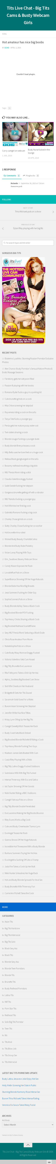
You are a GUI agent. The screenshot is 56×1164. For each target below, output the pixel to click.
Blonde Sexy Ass (12, 961)
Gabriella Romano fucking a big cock (21, 512)
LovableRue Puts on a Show (17, 572)
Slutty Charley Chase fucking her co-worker (23, 525)
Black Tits (9, 955)
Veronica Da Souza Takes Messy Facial (18, 1105)
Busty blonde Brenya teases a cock (20, 445)
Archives (5, 1120)
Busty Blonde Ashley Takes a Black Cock (22, 606)
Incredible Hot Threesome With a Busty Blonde (25, 846)
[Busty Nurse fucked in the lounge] (41, 134)
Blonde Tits (9, 975)
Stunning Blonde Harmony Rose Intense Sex (21, 1092)
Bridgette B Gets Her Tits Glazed (18, 692)
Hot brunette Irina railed (15, 532)
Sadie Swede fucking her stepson (19, 485)
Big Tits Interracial (12, 935)
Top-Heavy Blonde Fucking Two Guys (21, 746)
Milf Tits (8, 1001)
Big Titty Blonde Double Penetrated (20, 806)
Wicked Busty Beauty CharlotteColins (21, 539)
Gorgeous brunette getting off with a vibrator (24, 492)
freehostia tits (5, 1135)
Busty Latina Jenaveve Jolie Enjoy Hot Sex (20, 1078)
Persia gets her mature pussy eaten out (21, 425)
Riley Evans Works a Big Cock (17, 819)
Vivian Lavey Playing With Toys (18, 552)
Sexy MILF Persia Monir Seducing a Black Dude (25, 632)
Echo (7, 47)
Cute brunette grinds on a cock (18, 398)
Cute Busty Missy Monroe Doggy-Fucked (22, 652)
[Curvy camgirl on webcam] (15, 134)
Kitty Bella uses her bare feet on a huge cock (24, 452)
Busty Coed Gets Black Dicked (18, 733)
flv (9, 108)
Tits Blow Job (10, 1048)
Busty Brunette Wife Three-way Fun (20, 886)
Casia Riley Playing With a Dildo (18, 759)
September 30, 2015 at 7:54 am (32, 183)
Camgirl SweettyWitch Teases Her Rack (21, 726)
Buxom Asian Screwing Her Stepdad (20, 706)
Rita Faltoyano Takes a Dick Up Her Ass (21, 672)
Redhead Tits (10, 1015)
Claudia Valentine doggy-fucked (18, 479)
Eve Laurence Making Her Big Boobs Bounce (24, 813)
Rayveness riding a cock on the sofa (20, 412)
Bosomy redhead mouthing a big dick (21, 465)
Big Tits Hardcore (12, 928)
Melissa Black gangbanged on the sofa (21, 459)
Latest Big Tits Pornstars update (19, 1073)
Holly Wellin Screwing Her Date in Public (19, 1085)
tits (4, 34)
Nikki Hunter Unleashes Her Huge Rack (21, 873)
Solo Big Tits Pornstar (14, 1022)
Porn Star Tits (10, 1008)
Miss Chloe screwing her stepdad (19, 405)
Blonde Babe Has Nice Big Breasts (19, 586)
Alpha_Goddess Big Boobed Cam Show (22, 679)
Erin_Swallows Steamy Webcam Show (21, 559)
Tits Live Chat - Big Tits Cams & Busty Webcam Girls (28, 15)
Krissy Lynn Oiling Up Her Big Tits (19, 719)
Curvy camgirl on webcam (13, 150)
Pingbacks (32, 175)
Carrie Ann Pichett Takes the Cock (19, 893)
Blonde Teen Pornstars (14, 968)
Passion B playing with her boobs (19, 385)
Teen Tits (8, 1028)
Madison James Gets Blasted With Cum (21, 753)
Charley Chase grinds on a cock (18, 519)
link (53, 1118)
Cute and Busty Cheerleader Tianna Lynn (22, 826)
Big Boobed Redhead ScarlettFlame (20, 626)
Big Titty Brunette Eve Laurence (18, 666)
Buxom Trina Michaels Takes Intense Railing (20, 1098)
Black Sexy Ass (11, 948)
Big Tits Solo (10, 941)
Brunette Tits (10, 981)
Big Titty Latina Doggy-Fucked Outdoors (22, 766)
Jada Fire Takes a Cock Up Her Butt (20, 866)
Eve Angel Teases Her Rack (16, 833)
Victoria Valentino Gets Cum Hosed (20, 659)
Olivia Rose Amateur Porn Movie (18, 639)
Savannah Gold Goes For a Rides (19, 699)
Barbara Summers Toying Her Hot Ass (21, 853)
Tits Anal (8, 1042)
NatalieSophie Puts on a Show (18, 646)
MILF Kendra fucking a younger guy (20, 499)
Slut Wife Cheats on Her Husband (19, 686)
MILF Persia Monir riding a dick (18, 472)
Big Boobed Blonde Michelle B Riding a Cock (24, 739)
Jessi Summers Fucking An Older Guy (20, 592)
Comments (12, 175)
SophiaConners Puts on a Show (18, 599)
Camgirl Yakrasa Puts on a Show (19, 799)
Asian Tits (9, 921)
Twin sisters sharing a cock (16, 432)
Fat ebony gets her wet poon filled (19, 378)
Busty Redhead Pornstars (16, 988)
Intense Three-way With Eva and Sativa (21, 779)
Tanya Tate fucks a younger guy (18, 419)
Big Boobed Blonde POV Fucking (19, 612)
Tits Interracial (11, 1062)
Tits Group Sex (11, 1055)
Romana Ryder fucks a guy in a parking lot (23, 392)
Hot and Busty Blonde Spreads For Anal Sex (23, 879)
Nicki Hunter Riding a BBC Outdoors (20, 793)
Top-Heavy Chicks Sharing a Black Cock (22, 619)
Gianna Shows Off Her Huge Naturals (20, 839)
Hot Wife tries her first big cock (18, 505)
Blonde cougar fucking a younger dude (22, 439)
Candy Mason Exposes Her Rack (18, 566)
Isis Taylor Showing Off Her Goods (19, 786)
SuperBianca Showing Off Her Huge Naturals (24, 579)
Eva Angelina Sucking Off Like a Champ (21, 859)
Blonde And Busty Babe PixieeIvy (19, 545)
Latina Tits (9, 995)
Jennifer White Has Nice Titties (17, 712)
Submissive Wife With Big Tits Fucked (20, 773)
